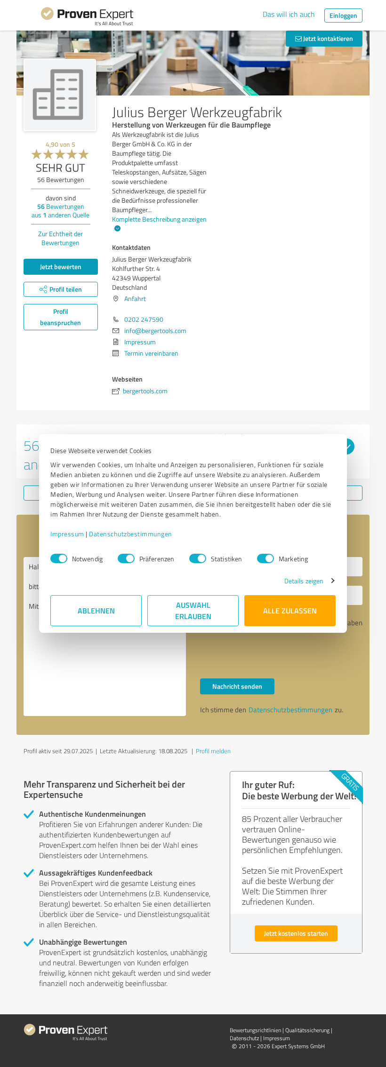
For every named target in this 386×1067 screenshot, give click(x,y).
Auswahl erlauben (193, 610)
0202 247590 (143, 319)
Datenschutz (244, 1038)
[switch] (126, 558)
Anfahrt (135, 298)
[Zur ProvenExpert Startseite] (87, 18)
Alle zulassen (290, 610)
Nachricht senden (237, 686)
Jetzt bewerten (60, 266)
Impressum (67, 533)
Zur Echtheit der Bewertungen (60, 238)
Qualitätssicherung (307, 1030)
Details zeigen (303, 580)
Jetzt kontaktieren (327, 38)
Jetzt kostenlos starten (296, 933)
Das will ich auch (289, 14)
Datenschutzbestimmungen (130, 533)
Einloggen (343, 15)
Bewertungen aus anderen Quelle (60, 210)
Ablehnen (96, 610)
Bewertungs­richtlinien (255, 1030)
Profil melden (213, 751)
